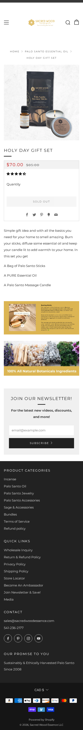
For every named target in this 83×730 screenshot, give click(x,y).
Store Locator (14, 578)
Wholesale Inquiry (18, 550)
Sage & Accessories (19, 507)
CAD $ (39, 690)
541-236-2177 (14, 628)
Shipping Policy (16, 571)
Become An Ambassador (23, 585)
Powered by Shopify (41, 719)
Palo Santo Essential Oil (46, 51)
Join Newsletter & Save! (22, 592)
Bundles (10, 514)
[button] (17, 174)
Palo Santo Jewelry (19, 493)
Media (9, 599)
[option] (41, 102)
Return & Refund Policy (22, 557)
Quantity (13, 184)
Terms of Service (17, 521)
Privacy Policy (15, 564)
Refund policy (15, 528)
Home (14, 51)
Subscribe (39, 443)
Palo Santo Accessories (22, 500)
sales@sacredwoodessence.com (29, 621)
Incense (10, 479)
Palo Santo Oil (15, 486)
